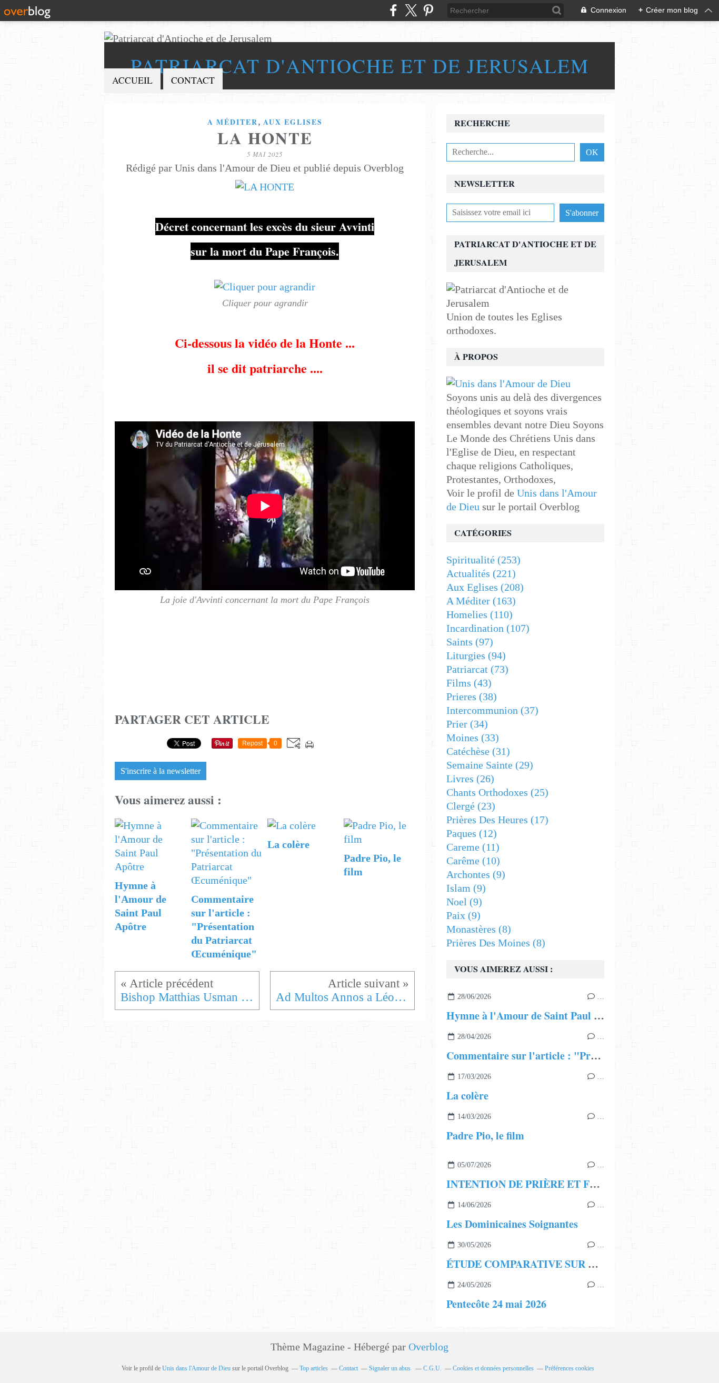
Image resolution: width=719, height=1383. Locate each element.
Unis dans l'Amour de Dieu (196, 1368)
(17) (497, 819)
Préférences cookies (569, 1368)
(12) (471, 833)
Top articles (313, 1368)
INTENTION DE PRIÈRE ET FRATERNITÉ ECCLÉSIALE (582, 1184)
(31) (478, 751)
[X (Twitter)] (410, 10)
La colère (467, 1095)
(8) (478, 929)
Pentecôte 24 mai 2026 (496, 1303)
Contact (193, 80)
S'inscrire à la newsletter (161, 771)
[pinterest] (428, 10)
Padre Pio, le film (485, 1135)
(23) (470, 806)
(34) (467, 724)
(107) (488, 628)
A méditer (232, 122)
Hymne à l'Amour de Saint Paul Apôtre (535, 1015)
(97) (469, 642)
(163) (481, 601)
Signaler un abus (390, 1368)
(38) (471, 696)
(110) (479, 614)
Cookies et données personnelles (493, 1368)
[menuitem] (132, 80)
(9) (475, 874)
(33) (472, 737)
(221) (481, 573)
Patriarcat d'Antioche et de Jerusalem (360, 65)
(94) (476, 655)
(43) (469, 683)
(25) (497, 792)
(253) (483, 560)
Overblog (428, 1346)
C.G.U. (432, 1368)
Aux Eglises (293, 122)
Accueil (132, 80)
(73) (477, 669)
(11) (473, 847)
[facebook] (393, 10)
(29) (489, 765)
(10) (473, 860)
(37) (492, 710)
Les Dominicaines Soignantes (512, 1223)
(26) (470, 778)
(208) (485, 587)
